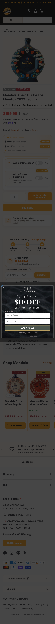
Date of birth (11, 311)
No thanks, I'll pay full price (27, 333)
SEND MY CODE (27, 328)
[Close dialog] (3, 287)
